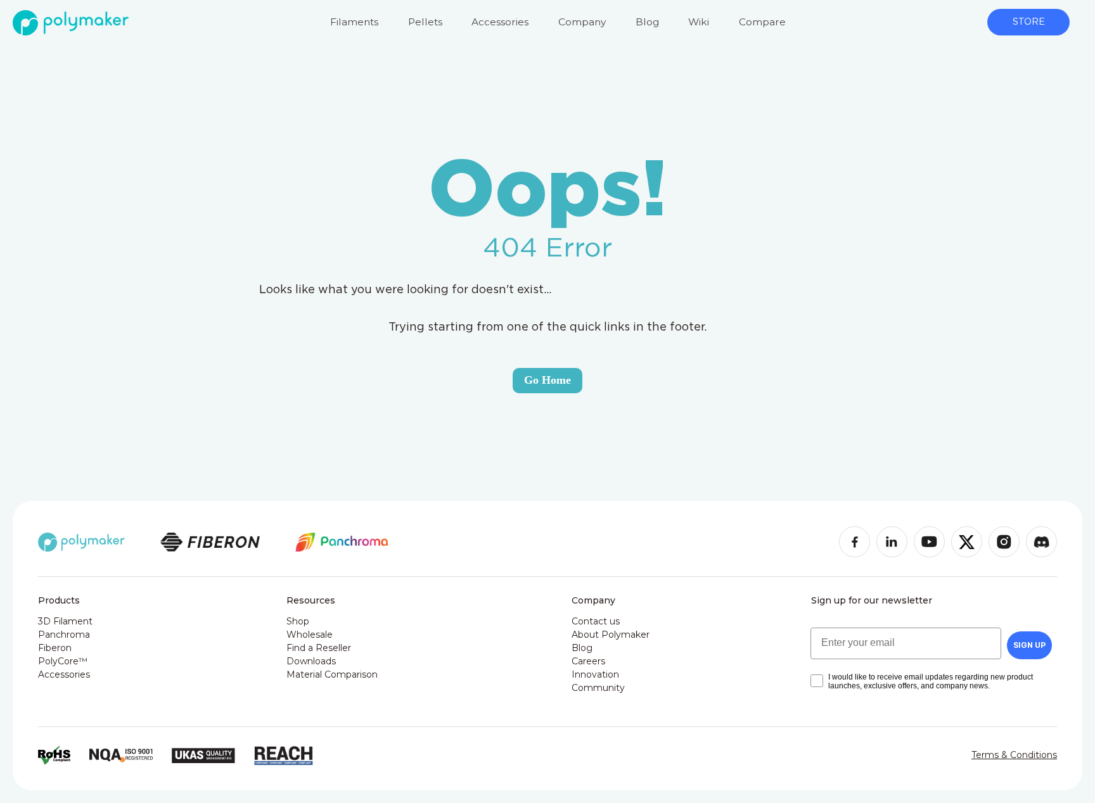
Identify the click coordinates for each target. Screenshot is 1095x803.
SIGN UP (1029, 645)
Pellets (425, 22)
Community (598, 687)
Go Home (547, 380)
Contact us (596, 621)
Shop (297, 621)
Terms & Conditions (1014, 755)
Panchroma (64, 634)
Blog (647, 22)
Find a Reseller (318, 648)
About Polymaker (611, 634)
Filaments (354, 22)
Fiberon (55, 648)
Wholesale (309, 634)
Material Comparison (332, 674)
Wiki (698, 22)
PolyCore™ (62, 661)
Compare (762, 22)
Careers (588, 661)
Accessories (499, 22)
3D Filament (65, 621)
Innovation (595, 674)
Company (582, 22)
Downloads (311, 661)
